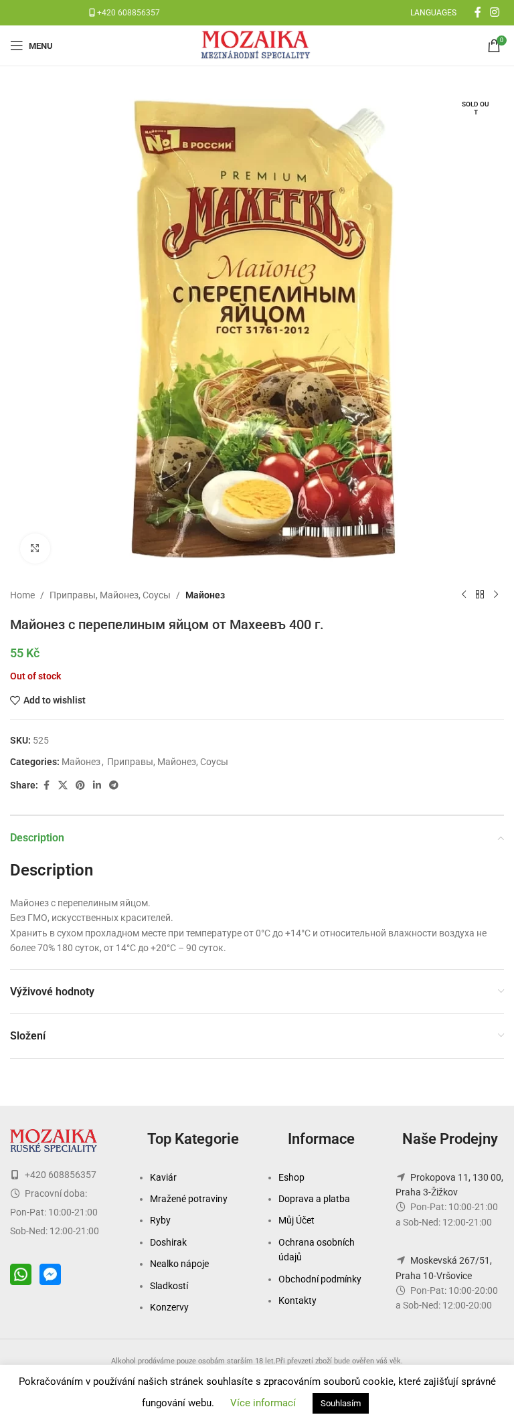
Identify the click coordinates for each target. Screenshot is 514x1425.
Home (22, 595)
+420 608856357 (127, 12)
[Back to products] (480, 595)
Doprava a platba (314, 1198)
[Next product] (496, 595)
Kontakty (297, 1300)
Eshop (291, 1177)
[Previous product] (464, 595)
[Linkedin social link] (97, 785)
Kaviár (163, 1177)
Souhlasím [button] (341, 1403)
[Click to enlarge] (35, 548)
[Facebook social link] (478, 12)
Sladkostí (169, 1285)
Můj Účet (296, 1220)
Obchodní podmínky (319, 1279)
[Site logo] (257, 44)
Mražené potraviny (189, 1198)
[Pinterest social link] (80, 785)
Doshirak (168, 1242)
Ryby (160, 1220)
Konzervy (169, 1307)
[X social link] (63, 785)
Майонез (205, 595)
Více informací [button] (263, 1403)
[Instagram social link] (495, 12)
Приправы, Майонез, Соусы (110, 595)
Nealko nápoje (179, 1263)
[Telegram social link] (113, 785)
